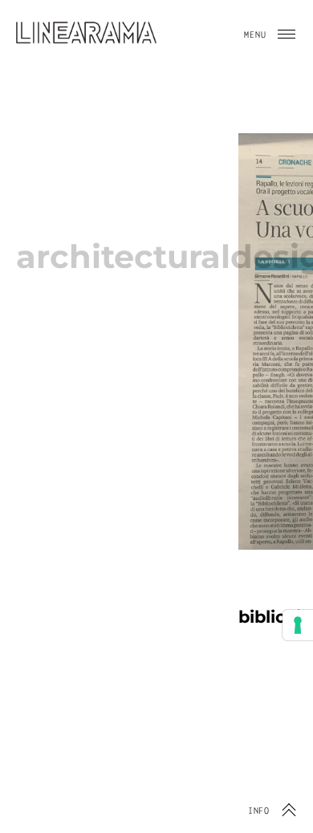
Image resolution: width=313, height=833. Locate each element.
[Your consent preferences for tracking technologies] (298, 625)
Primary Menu (286, 34)
